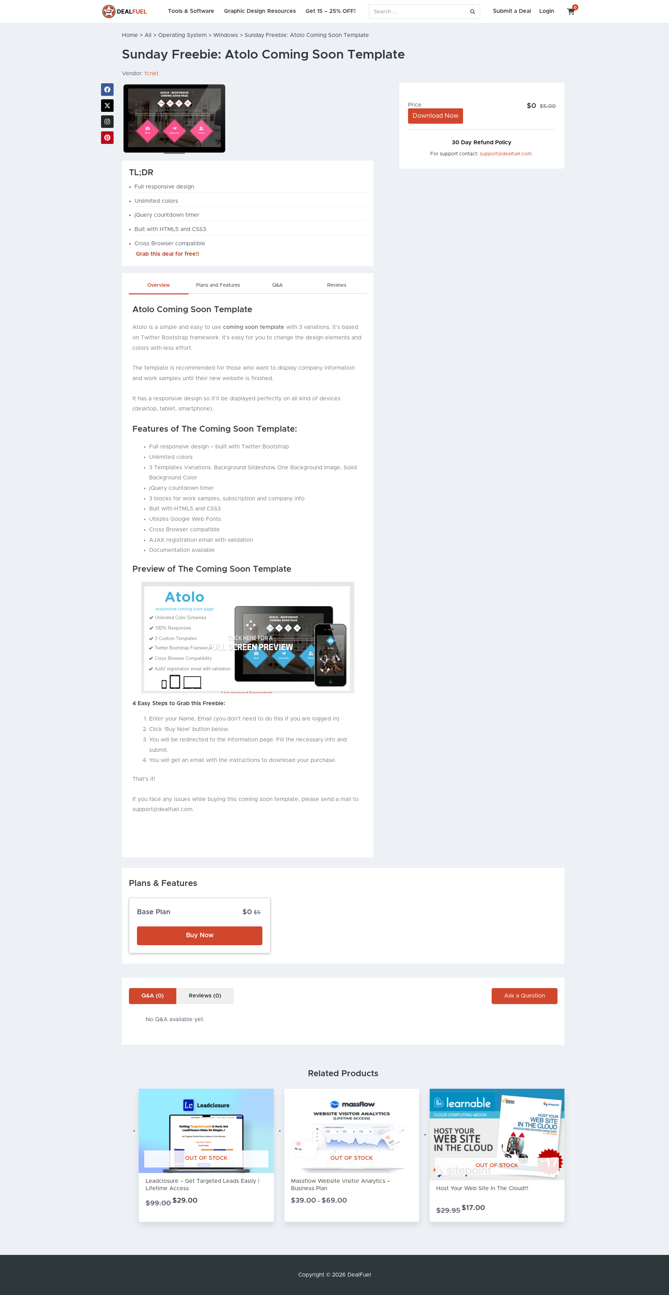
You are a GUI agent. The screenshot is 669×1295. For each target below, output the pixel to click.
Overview (158, 285)
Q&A (277, 285)
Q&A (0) (152, 996)
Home (130, 35)
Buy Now (200, 935)
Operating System (182, 35)
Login (546, 11)
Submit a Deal (512, 11)
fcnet (152, 73)
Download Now (436, 116)
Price (415, 105)
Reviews (336, 285)
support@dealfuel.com (506, 154)
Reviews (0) (205, 996)
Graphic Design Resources (260, 11)
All (148, 35)
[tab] (158, 287)
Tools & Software (191, 11)
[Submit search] (472, 11)
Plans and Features (218, 285)
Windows (225, 35)
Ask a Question (524, 996)
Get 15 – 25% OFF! (331, 11)
